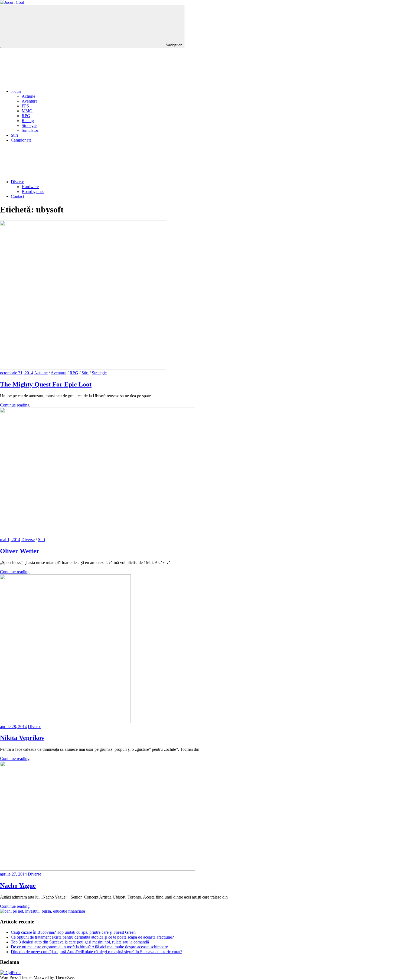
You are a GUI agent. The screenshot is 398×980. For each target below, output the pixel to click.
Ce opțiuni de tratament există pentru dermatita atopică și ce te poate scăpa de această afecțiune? (92, 937)
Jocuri (16, 91)
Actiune (28, 96)
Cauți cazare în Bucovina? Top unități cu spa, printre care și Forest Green (73, 932)
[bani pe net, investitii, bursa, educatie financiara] (42, 911)
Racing (28, 120)
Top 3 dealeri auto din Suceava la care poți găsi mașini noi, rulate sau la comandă (80, 942)
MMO (27, 111)
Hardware (30, 186)
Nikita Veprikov (22, 737)
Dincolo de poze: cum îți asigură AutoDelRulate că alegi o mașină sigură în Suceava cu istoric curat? (96, 951)
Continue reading (15, 405)
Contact (17, 196)
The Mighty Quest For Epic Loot (46, 384)
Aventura (29, 101)
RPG (26, 115)
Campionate (21, 140)
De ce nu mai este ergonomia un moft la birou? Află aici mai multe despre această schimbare (89, 947)
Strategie (29, 125)
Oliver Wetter (19, 551)
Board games (33, 191)
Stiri (14, 135)
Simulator (30, 130)
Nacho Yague (18, 885)
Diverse (17, 181)
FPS (25, 106)
